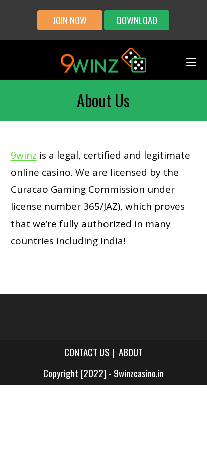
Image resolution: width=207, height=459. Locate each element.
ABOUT (131, 352)
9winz (24, 155)
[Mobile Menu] (191, 60)
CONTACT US (87, 352)
